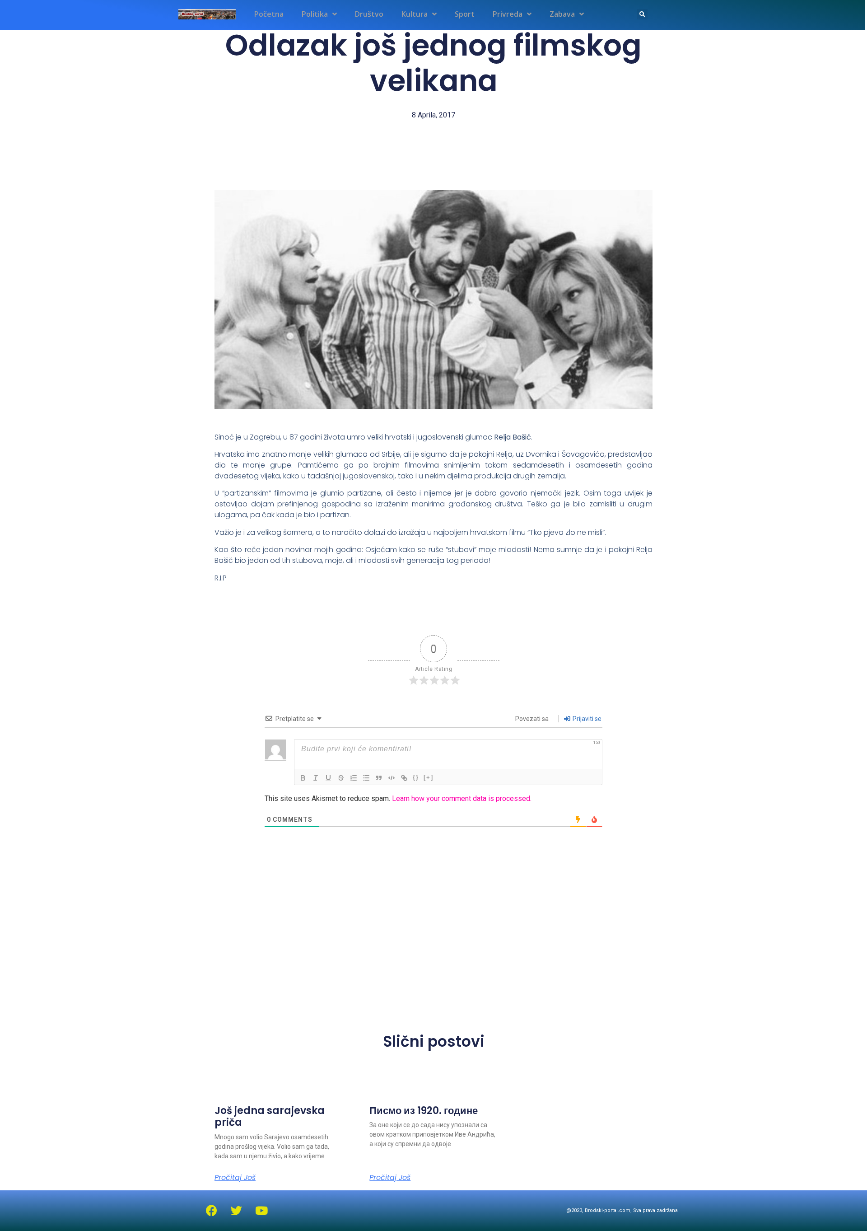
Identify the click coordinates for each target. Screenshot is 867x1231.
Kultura (414, 14)
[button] (642, 14)
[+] (429, 777)
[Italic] (315, 777)
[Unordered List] (366, 777)
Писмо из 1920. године (423, 1111)
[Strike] (341, 777)
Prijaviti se (586, 718)
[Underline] (328, 777)
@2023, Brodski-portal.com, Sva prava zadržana (622, 1210)
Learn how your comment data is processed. (461, 798)
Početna (269, 14)
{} (416, 777)
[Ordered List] (353, 777)
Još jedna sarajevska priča (269, 1116)
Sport (465, 14)
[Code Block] (391, 777)
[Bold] (303, 777)
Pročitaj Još (235, 1177)
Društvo (369, 14)
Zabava (562, 14)
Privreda (507, 14)
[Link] (404, 777)
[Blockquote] (379, 777)
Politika (315, 14)
